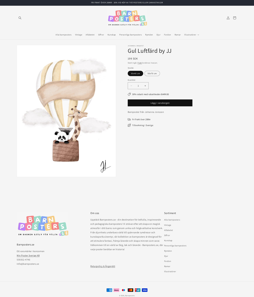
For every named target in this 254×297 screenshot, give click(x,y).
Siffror (167, 235)
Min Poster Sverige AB (28, 255)
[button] (20, 18)
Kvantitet (131, 80)
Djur (166, 256)
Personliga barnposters (175, 245)
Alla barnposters (172, 220)
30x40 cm (135, 73)
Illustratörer (170, 271)
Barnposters (130, 296)
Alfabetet (168, 230)
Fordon (167, 261)
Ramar (167, 266)
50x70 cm (152, 73)
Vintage (167, 225)
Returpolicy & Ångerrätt (102, 266)
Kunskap (168, 240)
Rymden (168, 251)
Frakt (140, 63)
